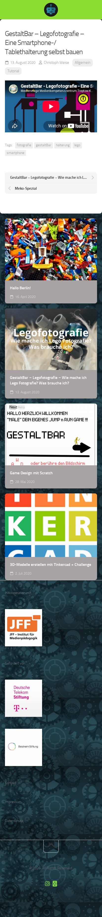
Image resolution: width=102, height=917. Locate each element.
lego (77, 145)
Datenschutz (14, 821)
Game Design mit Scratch (31, 473)
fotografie (24, 145)
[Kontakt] (54, 883)
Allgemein (82, 62)
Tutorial (13, 71)
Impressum (13, 802)
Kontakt (10, 783)
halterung (63, 145)
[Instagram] (47, 883)
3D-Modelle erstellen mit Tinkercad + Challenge (50, 564)
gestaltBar (43, 145)
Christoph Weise (56, 62)
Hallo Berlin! (20, 288)
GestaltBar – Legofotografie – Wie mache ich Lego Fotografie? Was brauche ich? (48, 380)
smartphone (15, 153)
